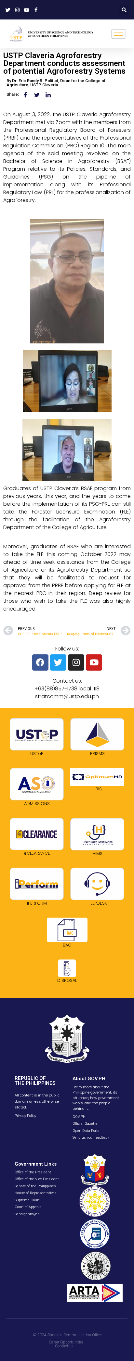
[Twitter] (58, 662)
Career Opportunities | (67, 1342)
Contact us (64, 1346)
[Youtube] (94, 662)
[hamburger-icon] (118, 34)
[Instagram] (76, 662)
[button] (124, 10)
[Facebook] (40, 662)
